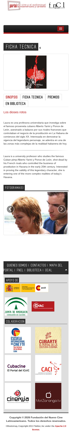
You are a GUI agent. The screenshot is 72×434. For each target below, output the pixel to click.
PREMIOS (54, 97)
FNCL (20, 270)
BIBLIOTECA (34, 270)
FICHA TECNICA (33, 97)
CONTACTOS (38, 265)
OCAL (48, 270)
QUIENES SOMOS (17, 265)
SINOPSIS (12, 97)
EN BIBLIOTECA (16, 104)
